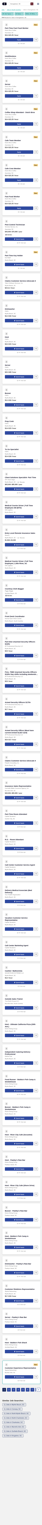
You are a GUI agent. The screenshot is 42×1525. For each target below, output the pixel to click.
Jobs (3, 10)
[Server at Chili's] (21, 371)
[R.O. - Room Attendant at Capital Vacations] (21, 843)
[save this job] (36, 39)
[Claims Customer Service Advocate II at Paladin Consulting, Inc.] (21, 765)
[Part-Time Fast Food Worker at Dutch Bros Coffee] (21, 34)
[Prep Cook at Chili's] (21, 427)
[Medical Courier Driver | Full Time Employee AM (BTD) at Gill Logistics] (21, 511)
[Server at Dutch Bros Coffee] (21, 90)
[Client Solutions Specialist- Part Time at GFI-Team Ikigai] (21, 483)
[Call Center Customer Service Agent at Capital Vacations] (21, 869)
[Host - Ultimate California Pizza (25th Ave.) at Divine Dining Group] (21, 1029)
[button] (19, 39)
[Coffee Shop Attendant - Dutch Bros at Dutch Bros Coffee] (21, 118)
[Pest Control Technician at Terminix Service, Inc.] (21, 231)
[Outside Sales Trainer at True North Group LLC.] (21, 1003)
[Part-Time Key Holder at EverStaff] (21, 259)
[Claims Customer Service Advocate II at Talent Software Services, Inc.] (21, 286)
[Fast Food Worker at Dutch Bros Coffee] (21, 202)
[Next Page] (38, 1390)
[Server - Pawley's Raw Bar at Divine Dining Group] (21, 1321)
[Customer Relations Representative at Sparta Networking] (21, 1295)
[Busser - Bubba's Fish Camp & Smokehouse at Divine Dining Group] (21, 1112)
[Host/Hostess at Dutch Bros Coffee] (21, 62)
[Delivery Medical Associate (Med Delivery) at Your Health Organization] (21, 895)
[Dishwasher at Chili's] (21, 315)
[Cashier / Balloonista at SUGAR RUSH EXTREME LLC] (21, 976)
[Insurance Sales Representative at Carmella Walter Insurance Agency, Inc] (21, 792)
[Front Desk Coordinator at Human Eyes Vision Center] (21, 620)
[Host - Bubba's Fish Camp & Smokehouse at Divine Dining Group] (21, 1241)
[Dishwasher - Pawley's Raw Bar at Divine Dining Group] (21, 1268)
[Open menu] (38, 3)
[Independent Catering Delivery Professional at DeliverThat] (21, 1057)
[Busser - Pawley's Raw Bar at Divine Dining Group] (21, 1215)
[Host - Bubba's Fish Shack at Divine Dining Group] (21, 1346)
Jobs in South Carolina (14, 10)
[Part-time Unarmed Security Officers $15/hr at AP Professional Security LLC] (21, 649)
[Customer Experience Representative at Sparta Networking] (21, 1372)
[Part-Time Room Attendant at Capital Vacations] (21, 818)
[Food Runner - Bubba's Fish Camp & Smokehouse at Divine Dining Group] (21, 1085)
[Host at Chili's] (21, 343)
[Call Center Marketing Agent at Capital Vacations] (21, 949)
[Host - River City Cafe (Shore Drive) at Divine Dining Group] (21, 1189)
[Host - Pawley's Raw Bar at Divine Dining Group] (21, 1164)
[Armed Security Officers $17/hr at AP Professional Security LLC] (21, 708)
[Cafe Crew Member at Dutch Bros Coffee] (21, 174)
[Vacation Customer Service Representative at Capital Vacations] (21, 923)
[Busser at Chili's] (21, 399)
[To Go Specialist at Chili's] (21, 455)
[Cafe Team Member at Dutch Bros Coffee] (21, 146)
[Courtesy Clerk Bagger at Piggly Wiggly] (21, 594)
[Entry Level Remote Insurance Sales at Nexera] (21, 539)
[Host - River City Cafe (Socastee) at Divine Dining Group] (21, 1139)
